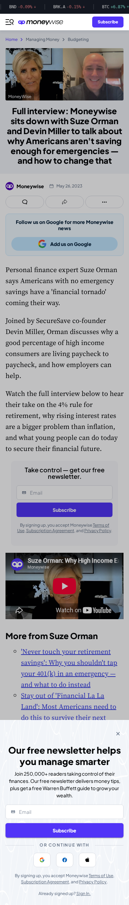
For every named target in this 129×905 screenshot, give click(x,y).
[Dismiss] (117, 733)
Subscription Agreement (45, 881)
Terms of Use (101, 875)
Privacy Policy (93, 881)
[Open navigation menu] (10, 22)
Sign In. (83, 893)
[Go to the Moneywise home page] (42, 22)
